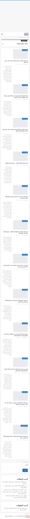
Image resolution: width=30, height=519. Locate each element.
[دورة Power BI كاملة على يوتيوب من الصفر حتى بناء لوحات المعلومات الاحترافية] (20, 396)
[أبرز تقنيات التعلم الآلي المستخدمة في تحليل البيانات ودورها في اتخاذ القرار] (20, 293)
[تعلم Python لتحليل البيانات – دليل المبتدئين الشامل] (20, 156)
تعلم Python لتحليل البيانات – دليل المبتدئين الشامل (16, 163)
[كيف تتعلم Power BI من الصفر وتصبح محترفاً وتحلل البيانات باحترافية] (20, 190)
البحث (26, 464)
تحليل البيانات (24, 50)
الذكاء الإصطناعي (24, 425)
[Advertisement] (15, 16)
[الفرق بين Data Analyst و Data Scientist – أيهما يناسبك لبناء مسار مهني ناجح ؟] (20, 258)
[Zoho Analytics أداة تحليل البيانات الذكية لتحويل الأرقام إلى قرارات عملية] (20, 429)
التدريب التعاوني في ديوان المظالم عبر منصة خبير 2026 (15, 489)
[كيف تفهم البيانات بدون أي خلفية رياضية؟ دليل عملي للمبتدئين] (20, 54)
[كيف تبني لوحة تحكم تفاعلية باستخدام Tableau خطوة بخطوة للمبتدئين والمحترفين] (20, 362)
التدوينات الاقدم (25, 461)
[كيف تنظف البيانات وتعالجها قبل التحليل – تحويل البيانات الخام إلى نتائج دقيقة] (20, 225)
